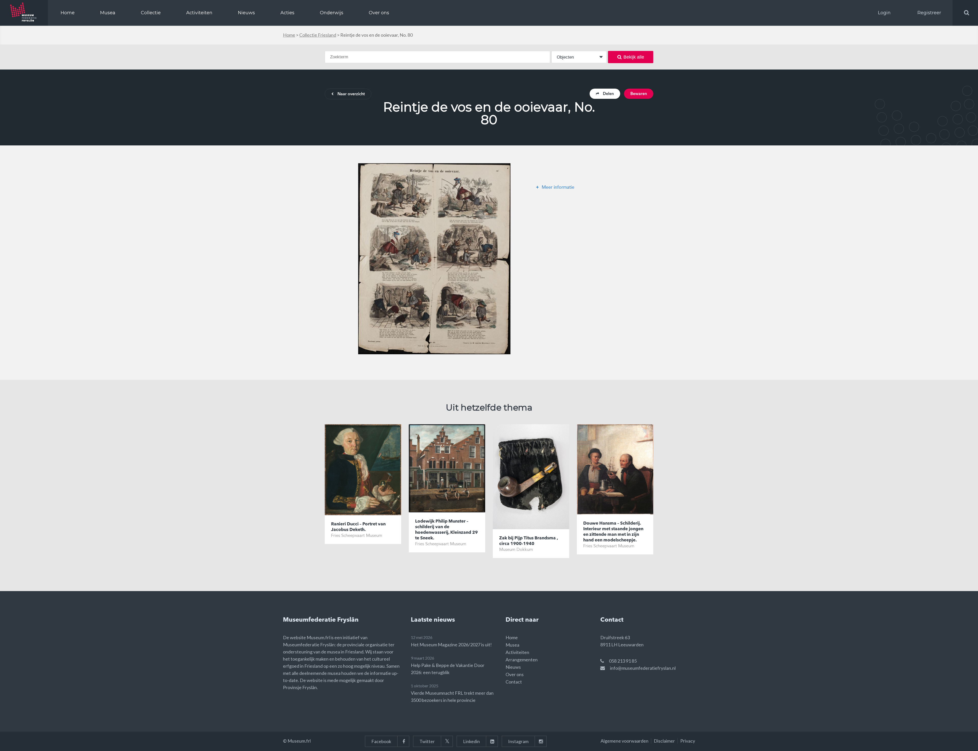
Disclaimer (664, 741)
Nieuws (246, 13)
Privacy (687, 741)
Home (68, 13)
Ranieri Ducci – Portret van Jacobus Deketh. (358, 527)
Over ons (379, 13)
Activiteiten (199, 13)
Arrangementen (522, 659)
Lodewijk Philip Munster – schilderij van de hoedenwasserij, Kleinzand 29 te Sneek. (446, 529)
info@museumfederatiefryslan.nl (643, 668)
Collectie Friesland (317, 35)
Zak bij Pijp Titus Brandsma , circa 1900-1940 (528, 541)
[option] (434, 258)
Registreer (929, 13)
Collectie (151, 13)
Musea (107, 13)
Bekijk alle (633, 57)
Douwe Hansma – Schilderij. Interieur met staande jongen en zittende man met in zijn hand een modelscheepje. (613, 531)
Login (884, 13)
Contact (514, 682)
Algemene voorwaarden (624, 741)
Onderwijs (331, 13)
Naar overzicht (351, 94)
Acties (287, 13)
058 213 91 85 (623, 661)
